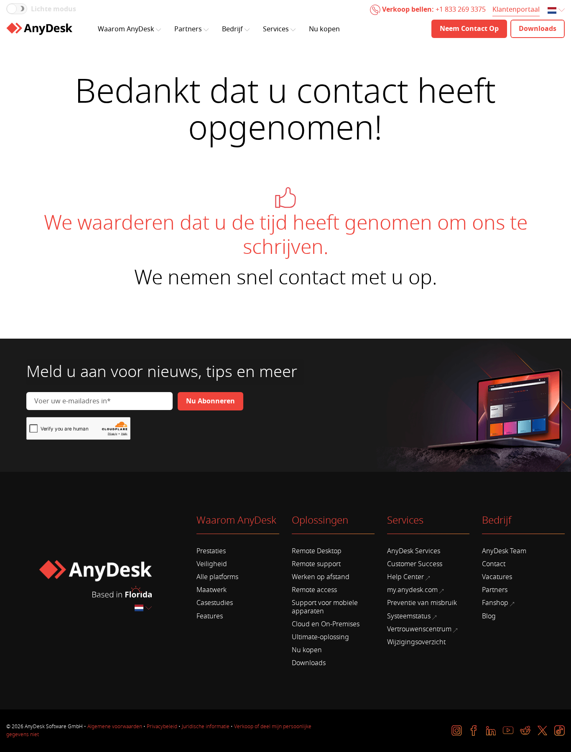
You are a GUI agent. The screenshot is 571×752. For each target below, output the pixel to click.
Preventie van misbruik (422, 603)
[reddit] (525, 730)
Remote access (314, 590)
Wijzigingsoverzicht (416, 642)
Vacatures (497, 577)
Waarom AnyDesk (126, 29)
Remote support (316, 564)
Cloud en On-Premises (325, 624)
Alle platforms (217, 577)
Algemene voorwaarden (114, 726)
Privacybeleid (162, 726)
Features (209, 616)
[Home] (39, 29)
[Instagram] (456, 730)
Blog (489, 616)
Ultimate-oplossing (320, 637)
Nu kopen (324, 29)
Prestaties (211, 551)
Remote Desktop (317, 551)
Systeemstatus (409, 616)
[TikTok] (559, 730)
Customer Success (414, 564)
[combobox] (556, 11)
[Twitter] (542, 730)
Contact (493, 564)
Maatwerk (211, 590)
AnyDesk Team (504, 551)
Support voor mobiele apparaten (325, 607)
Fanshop (495, 603)
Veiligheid (211, 564)
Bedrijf (232, 29)
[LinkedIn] (491, 730)
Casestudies (214, 603)
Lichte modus (53, 9)
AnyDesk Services (413, 551)
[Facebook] (474, 730)
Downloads (309, 663)
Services (276, 29)
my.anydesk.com (412, 590)
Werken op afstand (320, 577)
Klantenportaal (516, 10)
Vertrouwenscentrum (419, 629)
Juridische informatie (205, 726)
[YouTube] (508, 730)
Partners (188, 29)
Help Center (405, 577)
